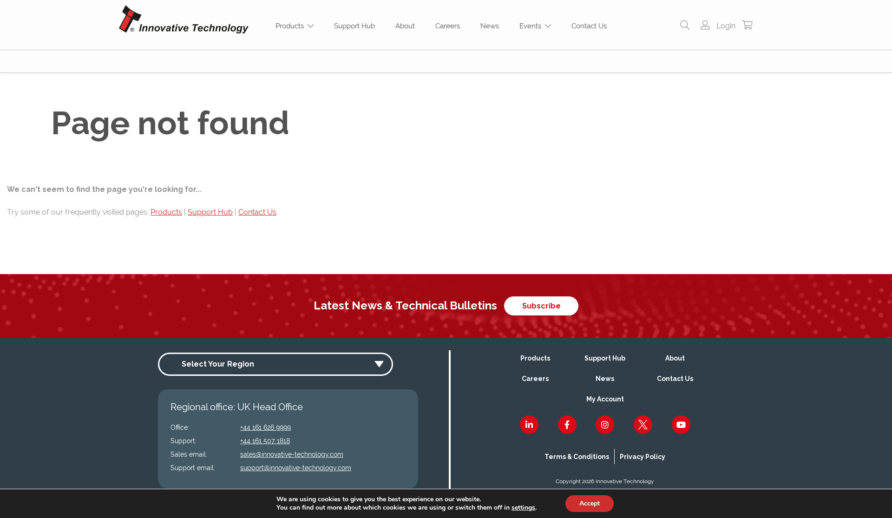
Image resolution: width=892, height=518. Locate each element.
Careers (447, 26)
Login (725, 25)
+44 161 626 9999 (265, 427)
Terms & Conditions (576, 456)
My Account (605, 399)
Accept (589, 503)
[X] (643, 424)
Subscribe (541, 306)
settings (523, 508)
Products (291, 26)
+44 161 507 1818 (265, 441)
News (489, 26)
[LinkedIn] (529, 424)
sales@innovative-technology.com (291, 454)
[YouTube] (681, 424)
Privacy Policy (642, 456)
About (405, 26)
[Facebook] (567, 424)
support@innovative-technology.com (295, 468)
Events (532, 26)
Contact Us (589, 26)
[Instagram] (605, 424)
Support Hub (354, 26)
